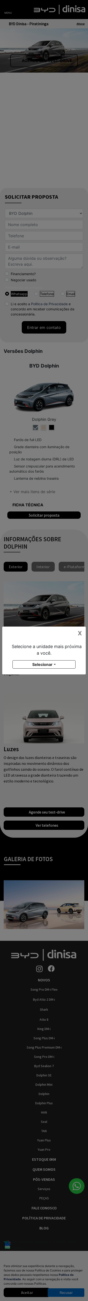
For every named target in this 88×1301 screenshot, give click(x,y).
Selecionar (42, 664)
